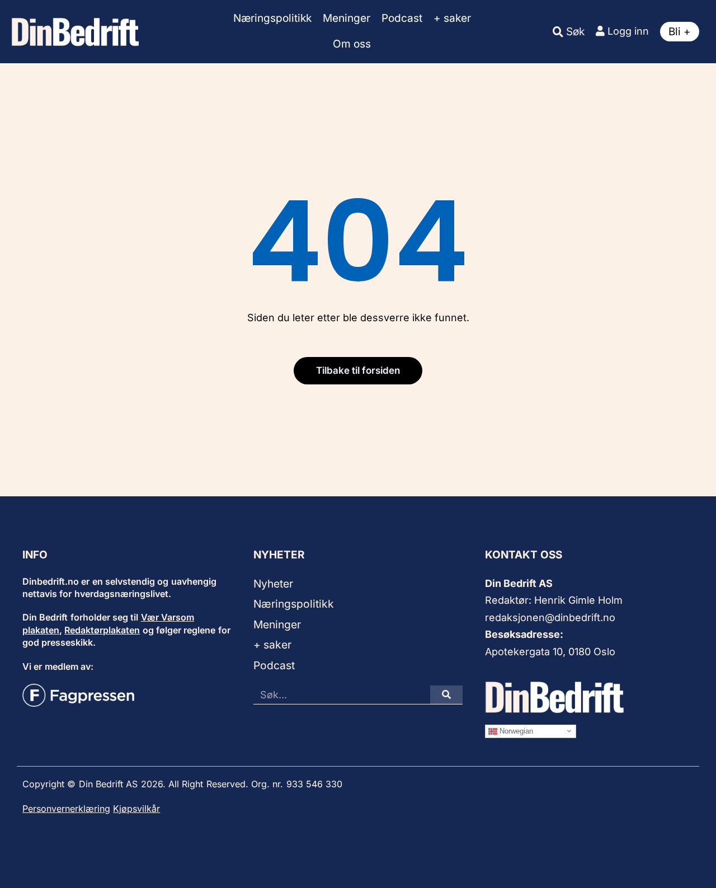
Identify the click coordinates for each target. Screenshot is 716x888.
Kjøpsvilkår (136, 808)
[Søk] (446, 694)
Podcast (401, 18)
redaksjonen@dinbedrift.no (550, 617)
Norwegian (515, 730)
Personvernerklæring (66, 808)
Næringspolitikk (272, 18)
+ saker (452, 18)
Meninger (346, 18)
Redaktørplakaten (102, 630)
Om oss (352, 43)
